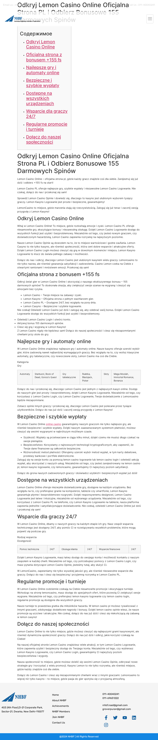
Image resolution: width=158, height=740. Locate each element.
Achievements (60, 705)
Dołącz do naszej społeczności (43, 139)
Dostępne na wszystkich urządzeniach (40, 98)
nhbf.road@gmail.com (115, 705)
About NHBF (59, 700)
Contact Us (58, 722)
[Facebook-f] (106, 717)
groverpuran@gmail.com (116, 709)
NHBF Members (61, 711)
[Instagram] (106, 724)
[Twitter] (115, 717)
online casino (53, 424)
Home (55, 694)
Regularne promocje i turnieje (46, 126)
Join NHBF (58, 717)
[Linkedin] (134, 717)
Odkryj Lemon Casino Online (40, 44)
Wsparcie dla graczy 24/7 (47, 113)
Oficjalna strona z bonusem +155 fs (44, 57)
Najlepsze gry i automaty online (42, 70)
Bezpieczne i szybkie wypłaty (42, 83)
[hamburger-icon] (149, 19)
